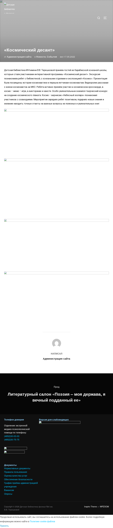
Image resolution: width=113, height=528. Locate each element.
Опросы (8, 493)
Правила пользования (15, 471)
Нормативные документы (17, 468)
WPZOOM (104, 506)
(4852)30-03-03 (11, 436)
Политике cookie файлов (42, 521)
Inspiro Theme (90, 506)
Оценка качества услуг (15, 475)
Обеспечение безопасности (18, 479)
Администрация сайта (19, 56)
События (52, 56)
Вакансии (9, 490)
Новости (41, 56)
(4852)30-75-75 (11, 439)
